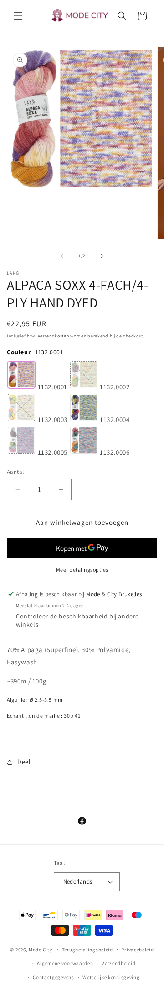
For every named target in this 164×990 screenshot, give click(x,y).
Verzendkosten (53, 336)
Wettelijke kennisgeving (110, 977)
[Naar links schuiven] (62, 256)
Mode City (40, 949)
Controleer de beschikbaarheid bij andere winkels (77, 620)
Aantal (15, 472)
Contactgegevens (53, 977)
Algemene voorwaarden (65, 963)
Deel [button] (24, 762)
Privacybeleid (137, 949)
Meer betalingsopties (82, 569)
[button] (18, 16)
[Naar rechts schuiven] (102, 256)
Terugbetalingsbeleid (87, 949)
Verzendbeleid (118, 963)
